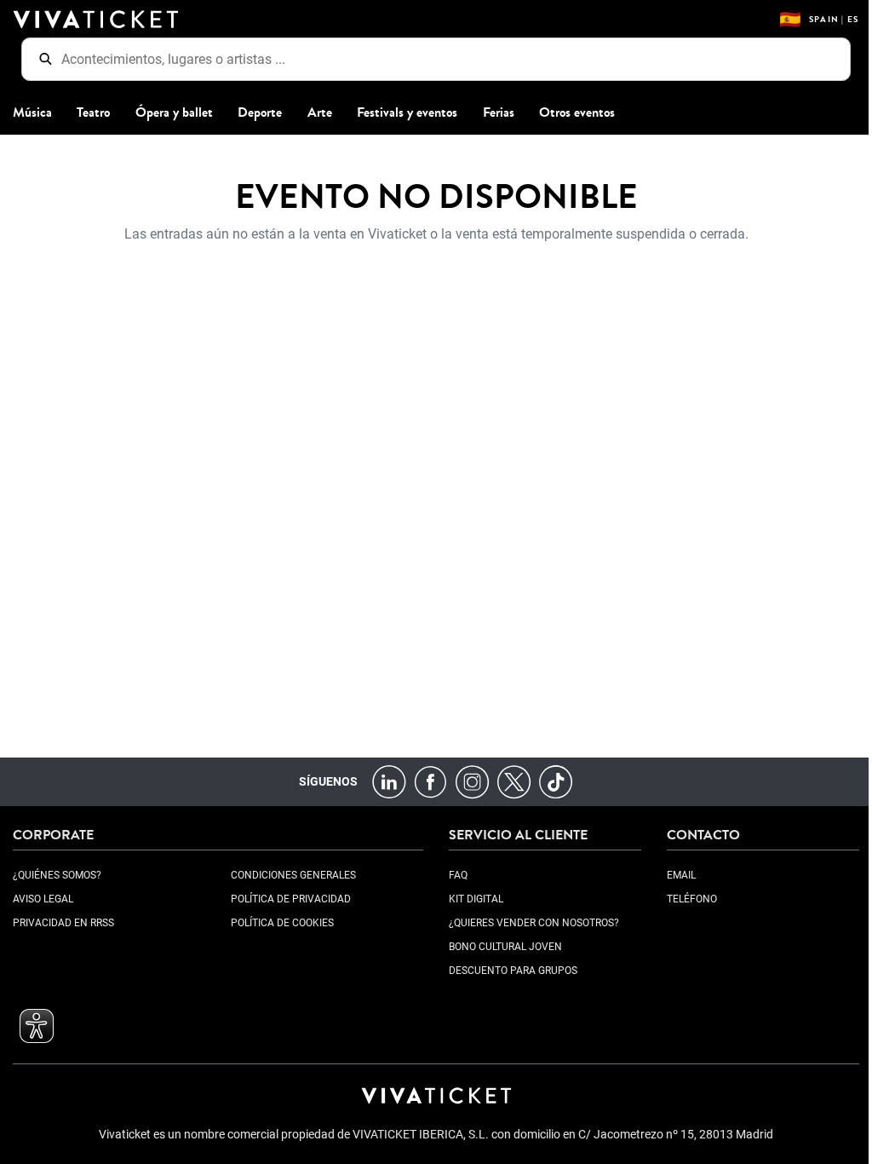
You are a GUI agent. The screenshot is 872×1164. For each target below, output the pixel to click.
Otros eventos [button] (577, 112)
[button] (37, 1026)
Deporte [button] (260, 112)
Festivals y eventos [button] (407, 112)
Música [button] (32, 112)
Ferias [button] (498, 112)
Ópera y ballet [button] (174, 112)
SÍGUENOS (328, 781)
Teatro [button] (93, 112)
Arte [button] (319, 112)
